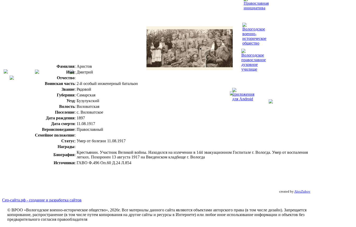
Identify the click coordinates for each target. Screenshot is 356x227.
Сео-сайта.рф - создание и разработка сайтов (42, 200)
